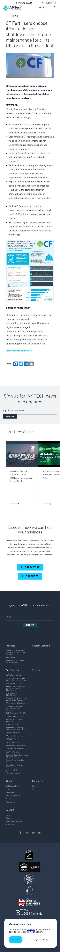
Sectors (36, 670)
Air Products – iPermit (14, 675)
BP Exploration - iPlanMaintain (12, 694)
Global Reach (10, 792)
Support (35, 789)
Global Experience (12, 786)
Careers (9, 818)
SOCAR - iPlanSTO (12, 752)
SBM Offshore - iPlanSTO (15, 749)
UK (43, 7)
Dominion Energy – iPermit (15, 716)
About (9, 781)
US (47, 7)
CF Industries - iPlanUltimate (16, 703)
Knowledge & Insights (14, 821)
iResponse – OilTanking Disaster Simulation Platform (16, 728)
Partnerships (10, 802)
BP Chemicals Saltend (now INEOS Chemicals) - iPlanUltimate (16, 688)
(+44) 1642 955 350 (24, 3)
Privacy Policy (11, 824)
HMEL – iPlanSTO (12, 724)
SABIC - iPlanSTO (12, 742)
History (8, 789)
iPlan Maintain (11, 657)
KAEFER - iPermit (12, 733)
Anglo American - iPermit (15, 683)
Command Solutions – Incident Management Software (14, 708)
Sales (34, 786)
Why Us (9, 799)
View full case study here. (19, 351)
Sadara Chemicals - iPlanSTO (16, 745)
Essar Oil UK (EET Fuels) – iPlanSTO (15, 720)
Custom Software (41, 646)
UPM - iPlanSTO (11, 770)
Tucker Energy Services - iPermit (15, 766)
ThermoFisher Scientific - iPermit (15, 761)
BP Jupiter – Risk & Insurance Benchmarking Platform (16, 699)
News (8, 815)
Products (10, 646)
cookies (31, 929)
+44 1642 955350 (48, 3)
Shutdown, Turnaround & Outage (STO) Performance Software (15, 652)
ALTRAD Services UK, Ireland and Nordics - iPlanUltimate (16, 679)
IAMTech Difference (13, 796)
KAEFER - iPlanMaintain (14, 736)
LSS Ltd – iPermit (12, 739)
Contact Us (37, 781)
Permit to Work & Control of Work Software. (16, 661)
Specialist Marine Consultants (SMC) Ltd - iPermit (17, 756)
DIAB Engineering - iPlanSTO (16, 713)
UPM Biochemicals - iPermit (16, 773)
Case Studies (12, 670)
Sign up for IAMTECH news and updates (30, 399)
